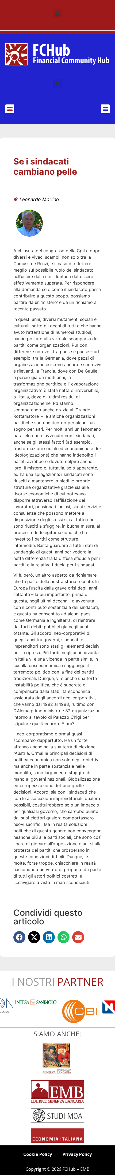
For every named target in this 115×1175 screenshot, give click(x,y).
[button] (57, 13)
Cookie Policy (37, 1154)
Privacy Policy (77, 1154)
